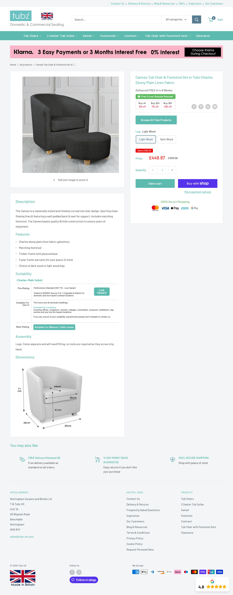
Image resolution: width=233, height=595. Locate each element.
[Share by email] (214, 106)
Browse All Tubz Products (156, 120)
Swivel (185, 510)
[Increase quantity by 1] (172, 170)
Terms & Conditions (138, 532)
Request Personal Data (140, 549)
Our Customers (214, 3)
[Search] (196, 19)
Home (13, 64)
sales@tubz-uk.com (21, 536)
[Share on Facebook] (194, 106)
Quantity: (141, 170)
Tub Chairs (187, 498)
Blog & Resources (164, 3)
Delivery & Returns (139, 3)
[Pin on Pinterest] (201, 106)
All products (26, 64)
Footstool (186, 515)
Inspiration (195, 3)
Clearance (187, 532)
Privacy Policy (135, 538)
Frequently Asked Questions (143, 510)
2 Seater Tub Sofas (192, 504)
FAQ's (182, 3)
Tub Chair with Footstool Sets (198, 527)
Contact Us (118, 3)
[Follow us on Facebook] (72, 572)
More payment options (198, 191)
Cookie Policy (135, 543)
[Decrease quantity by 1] (153, 170)
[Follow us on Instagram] (79, 572)
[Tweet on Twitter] (207, 106)
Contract (186, 521)
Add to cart (155, 183)
